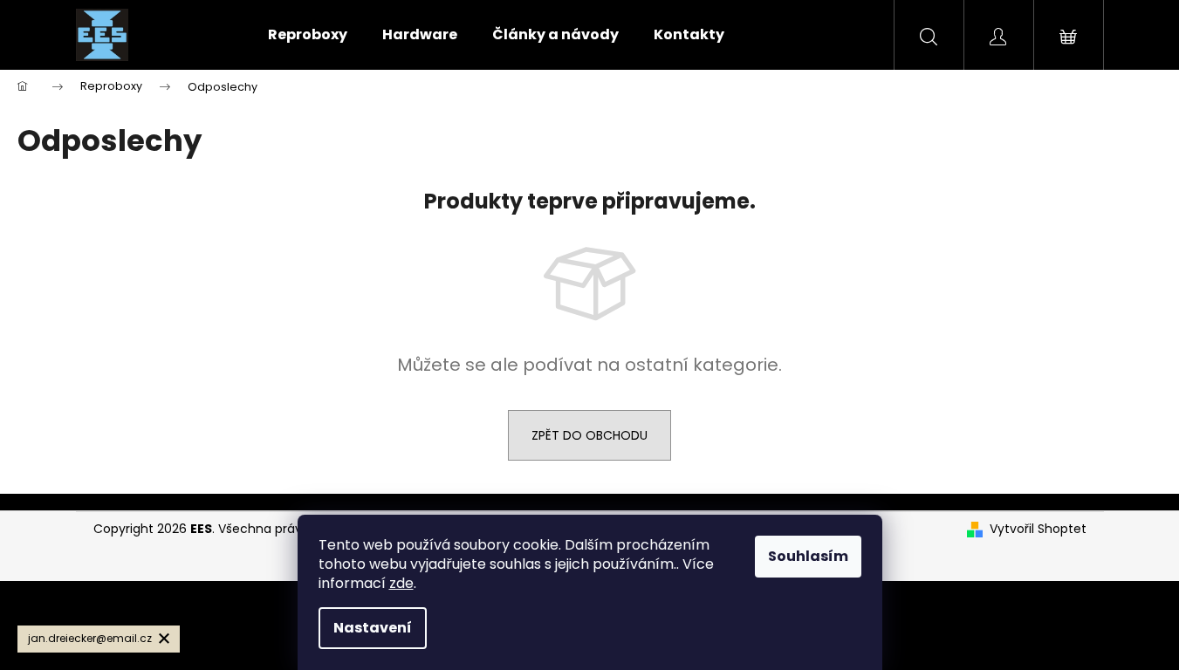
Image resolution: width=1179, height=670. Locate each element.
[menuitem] (307, 35)
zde (401, 583)
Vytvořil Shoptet (1038, 529)
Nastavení (372, 628)
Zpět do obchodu (589, 435)
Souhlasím (808, 556)
